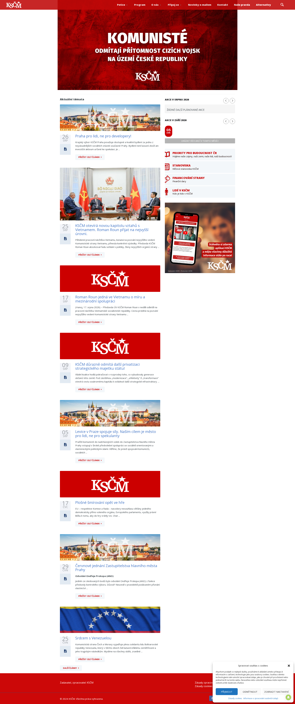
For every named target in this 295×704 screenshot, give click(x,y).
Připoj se (173, 4)
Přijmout (226, 691)
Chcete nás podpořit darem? (160, 8)
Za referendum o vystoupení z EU (125, 8)
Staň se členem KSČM (176, 9)
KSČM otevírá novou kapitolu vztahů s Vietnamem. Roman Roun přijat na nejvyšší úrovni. (111, 229)
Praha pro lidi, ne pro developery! (103, 135)
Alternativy (263, 4)
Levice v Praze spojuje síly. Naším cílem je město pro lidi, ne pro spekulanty (115, 433)
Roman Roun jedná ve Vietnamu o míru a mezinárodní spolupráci (110, 298)
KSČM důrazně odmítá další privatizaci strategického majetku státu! (107, 366)
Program (139, 4)
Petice (121, 4)
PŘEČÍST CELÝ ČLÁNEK (89, 157)
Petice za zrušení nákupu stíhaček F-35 (126, 9)
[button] (288, 665)
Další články (70, 668)
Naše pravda (242, 4)
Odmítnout (250, 691)
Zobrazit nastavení (276, 691)
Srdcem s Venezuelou (93, 637)
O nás (155, 4)
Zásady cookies (235, 698)
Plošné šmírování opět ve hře (99, 502)
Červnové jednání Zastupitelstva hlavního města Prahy (116, 567)
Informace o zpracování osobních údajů (260, 698)
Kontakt (222, 4)
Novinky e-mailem (199, 4)
